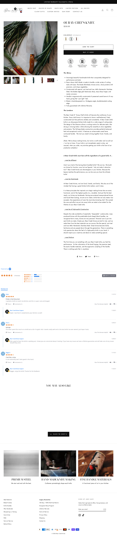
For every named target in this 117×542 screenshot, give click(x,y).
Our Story (66, 11)
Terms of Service (8, 521)
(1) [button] (31, 274)
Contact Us (77, 11)
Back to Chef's (60, 434)
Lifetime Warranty (44, 509)
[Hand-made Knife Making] (58, 463)
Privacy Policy (43, 515)
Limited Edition (72, 8)
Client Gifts (40, 11)
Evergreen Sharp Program (46, 506)
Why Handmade (8, 509)
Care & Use (7, 515)
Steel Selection (8, 500)
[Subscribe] (105, 509)
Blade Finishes (8, 503)
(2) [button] (31, 276)
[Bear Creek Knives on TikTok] (83, 515)
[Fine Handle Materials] (95, 463)
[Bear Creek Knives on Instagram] (80, 515)
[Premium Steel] (21, 463)
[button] (109, 275)
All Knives (85, 8)
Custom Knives (53, 11)
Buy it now (88, 52)
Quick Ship (32, 8)
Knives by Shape (45, 8)
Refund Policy (7, 524)
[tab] (4, 289)
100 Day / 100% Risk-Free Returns (49, 503)
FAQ (5, 518)
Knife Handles (8, 506)
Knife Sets (59, 8)
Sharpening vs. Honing (10, 512)
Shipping (42, 518)
